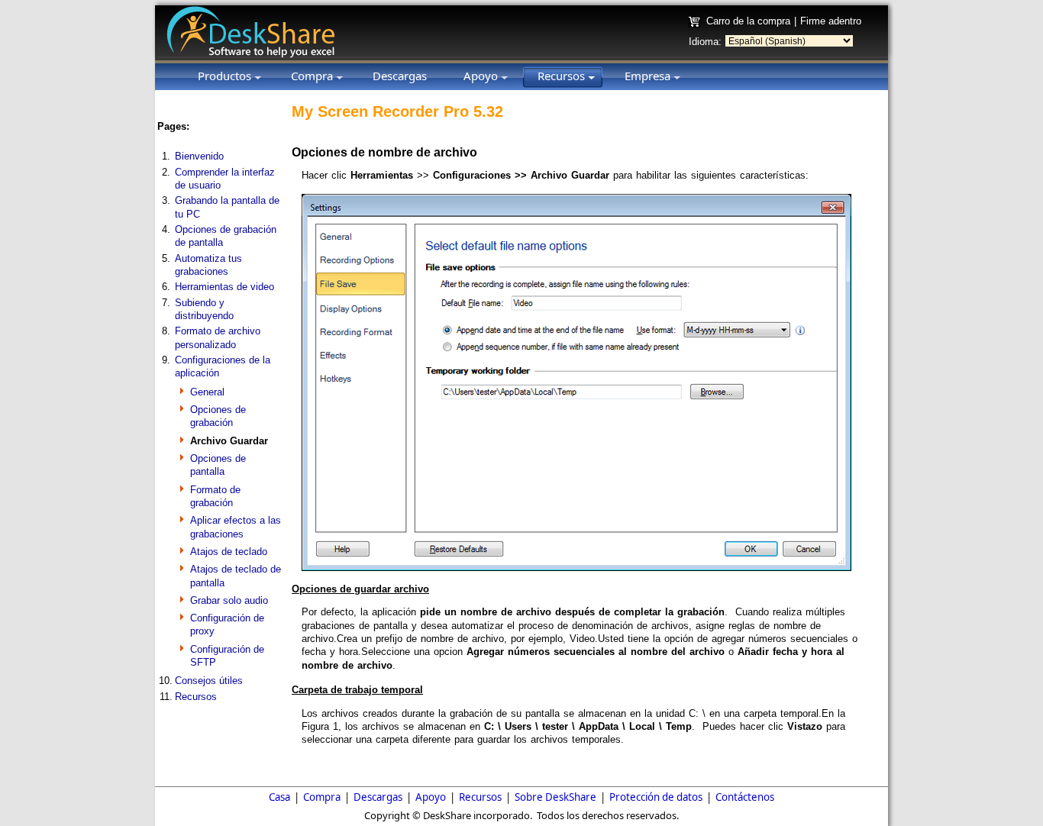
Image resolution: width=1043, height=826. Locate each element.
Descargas (378, 797)
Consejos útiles (209, 680)
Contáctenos (744, 797)
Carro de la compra (748, 21)
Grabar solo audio (229, 600)
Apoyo (430, 797)
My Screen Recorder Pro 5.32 (397, 111)
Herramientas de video (224, 286)
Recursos (196, 696)
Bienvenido (199, 156)
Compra (322, 797)
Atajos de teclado (228, 551)
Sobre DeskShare (555, 797)
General (207, 392)
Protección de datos (655, 797)
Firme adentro (830, 21)
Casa (279, 797)
